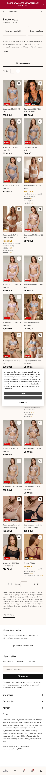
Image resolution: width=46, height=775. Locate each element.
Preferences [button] (8, 389)
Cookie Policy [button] (35, 384)
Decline (23, 398)
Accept (23, 393)
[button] (43, 4)
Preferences (23, 402)
